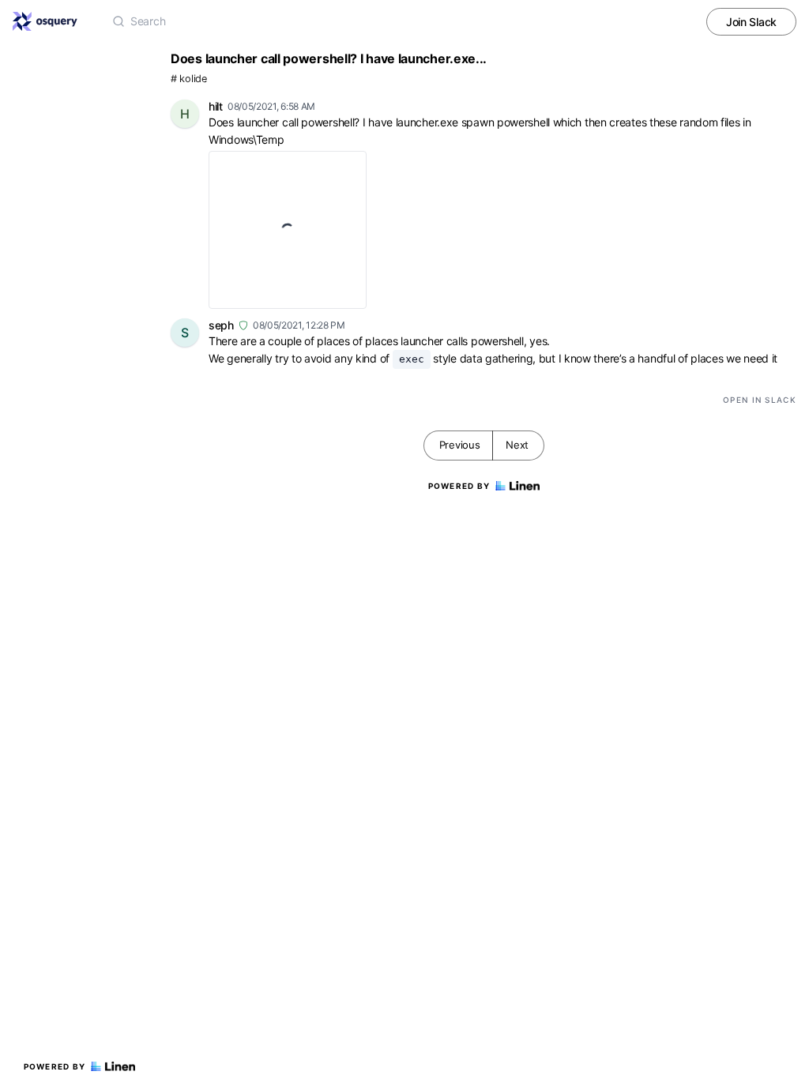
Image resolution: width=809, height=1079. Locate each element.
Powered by (55, 1066)
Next (517, 444)
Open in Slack (759, 399)
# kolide (189, 79)
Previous (459, 444)
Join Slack (751, 21)
